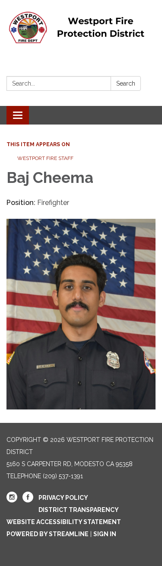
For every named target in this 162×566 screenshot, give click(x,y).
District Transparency (78, 509)
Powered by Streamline (47, 534)
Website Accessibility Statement (63, 521)
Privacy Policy (63, 497)
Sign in (104, 534)
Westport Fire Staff (45, 158)
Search (125, 83)
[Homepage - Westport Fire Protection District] (81, 27)
